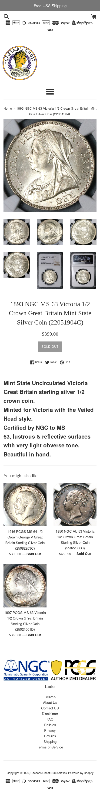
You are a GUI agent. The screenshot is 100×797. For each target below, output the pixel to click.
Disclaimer (50, 713)
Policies (50, 724)
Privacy (50, 730)
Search (50, 696)
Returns (50, 735)
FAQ (50, 719)
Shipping (50, 741)
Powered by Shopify (80, 773)
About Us (50, 702)
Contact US (50, 707)
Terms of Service (50, 747)
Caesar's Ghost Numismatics (48, 773)
